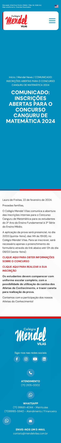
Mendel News (25, 77)
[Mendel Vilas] (18, 21)
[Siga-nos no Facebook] (17, 359)
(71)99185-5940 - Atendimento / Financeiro (30, 411)
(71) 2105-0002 (30, 385)
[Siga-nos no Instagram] (26, 359)
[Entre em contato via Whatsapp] (6, 414)
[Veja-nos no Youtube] (35, 359)
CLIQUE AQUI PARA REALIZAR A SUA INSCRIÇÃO (24, 268)
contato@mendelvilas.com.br (30, 433)
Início (12, 77)
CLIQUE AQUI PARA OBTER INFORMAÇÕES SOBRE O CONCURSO (28, 259)
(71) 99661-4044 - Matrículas (30, 407)
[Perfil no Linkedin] (44, 359)
